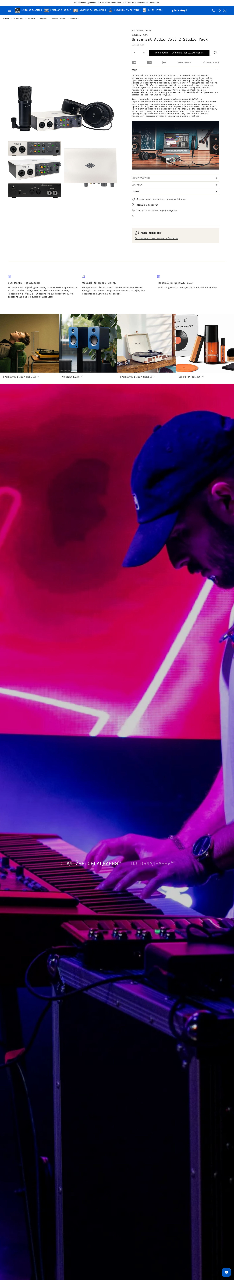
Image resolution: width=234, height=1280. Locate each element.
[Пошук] (214, 10)
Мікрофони (31, 18)
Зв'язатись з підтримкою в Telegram (156, 238)
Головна (6, 18)
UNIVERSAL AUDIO (140, 35)
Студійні (43, 18)
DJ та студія (18, 18)
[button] (29, 10)
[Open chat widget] (226, 1272)
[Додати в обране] (215, 53)
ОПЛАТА (135, 191)
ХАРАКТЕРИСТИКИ (141, 178)
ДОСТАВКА (137, 185)
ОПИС (134, 70)
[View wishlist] (219, 10)
